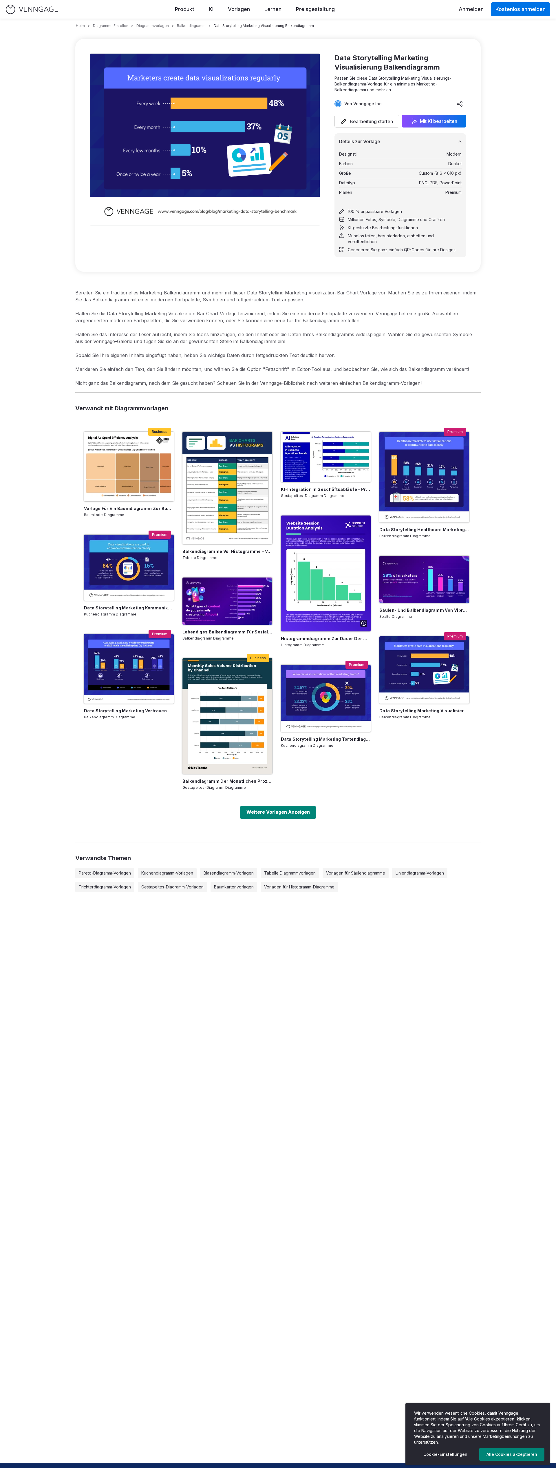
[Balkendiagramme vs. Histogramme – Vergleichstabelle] (227, 488)
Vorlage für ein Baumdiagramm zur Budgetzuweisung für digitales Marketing (129, 508)
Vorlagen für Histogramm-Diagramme (299, 886)
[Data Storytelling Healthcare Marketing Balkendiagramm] (424, 477)
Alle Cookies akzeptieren (512, 1454)
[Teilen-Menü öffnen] (459, 103)
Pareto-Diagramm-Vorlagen (105, 872)
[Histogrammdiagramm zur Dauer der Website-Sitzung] (326, 573)
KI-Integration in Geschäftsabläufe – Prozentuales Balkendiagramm (326, 489)
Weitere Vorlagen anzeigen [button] (278, 812)
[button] (366, 121)
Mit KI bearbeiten (438, 121)
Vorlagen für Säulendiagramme (355, 872)
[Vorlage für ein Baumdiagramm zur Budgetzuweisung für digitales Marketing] (129, 466)
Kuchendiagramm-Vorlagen (167, 872)
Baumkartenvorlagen (234, 886)
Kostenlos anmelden (520, 9)
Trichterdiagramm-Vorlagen (105, 886)
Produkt (184, 9)
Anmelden (471, 9)
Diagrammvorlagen (152, 25)
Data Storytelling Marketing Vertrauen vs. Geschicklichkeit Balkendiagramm (129, 710)
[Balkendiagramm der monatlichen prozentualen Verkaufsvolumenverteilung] (227, 716)
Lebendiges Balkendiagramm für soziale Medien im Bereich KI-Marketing (227, 631)
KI (211, 9)
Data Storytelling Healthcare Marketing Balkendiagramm (424, 529)
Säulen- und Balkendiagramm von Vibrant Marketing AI (424, 610)
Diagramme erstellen (110, 25)
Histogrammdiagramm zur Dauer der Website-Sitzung (326, 638)
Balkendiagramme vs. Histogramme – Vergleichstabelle (227, 551)
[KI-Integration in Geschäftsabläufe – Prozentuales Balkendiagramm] (326, 457)
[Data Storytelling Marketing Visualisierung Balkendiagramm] (424, 670)
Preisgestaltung (315, 9)
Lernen (272, 9)
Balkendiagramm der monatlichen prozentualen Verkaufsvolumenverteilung (227, 781)
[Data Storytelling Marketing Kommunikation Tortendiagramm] (129, 568)
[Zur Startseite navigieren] (32, 9)
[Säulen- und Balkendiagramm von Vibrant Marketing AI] (424, 579)
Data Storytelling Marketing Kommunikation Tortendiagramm (129, 607)
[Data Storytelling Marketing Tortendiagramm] (326, 698)
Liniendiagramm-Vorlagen (420, 872)
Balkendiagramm (191, 25)
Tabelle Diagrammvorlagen (290, 872)
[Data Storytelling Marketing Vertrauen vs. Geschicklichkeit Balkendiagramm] (129, 669)
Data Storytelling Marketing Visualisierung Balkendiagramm (424, 710)
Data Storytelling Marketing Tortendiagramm (326, 739)
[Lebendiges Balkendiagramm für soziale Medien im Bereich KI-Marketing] (227, 601)
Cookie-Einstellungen (445, 1454)
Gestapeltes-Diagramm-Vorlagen (172, 886)
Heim (80, 25)
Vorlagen (239, 9)
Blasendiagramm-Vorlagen (229, 872)
